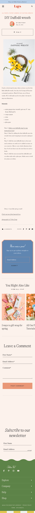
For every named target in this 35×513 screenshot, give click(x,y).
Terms (13, 507)
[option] (13, 312)
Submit (14, 265)
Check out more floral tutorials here (11, 214)
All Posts (5, 13)
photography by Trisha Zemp (9, 219)
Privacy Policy (27, 505)
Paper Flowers (14, 13)
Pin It (18, 32)
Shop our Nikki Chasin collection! (17, 2)
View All (15, 289)
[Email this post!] (32, 229)
